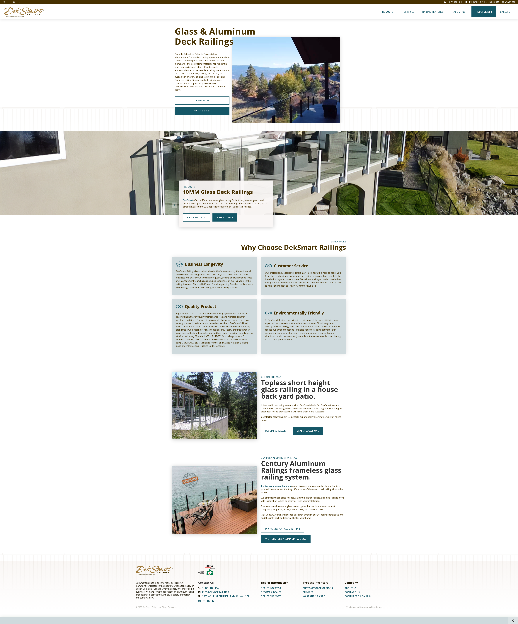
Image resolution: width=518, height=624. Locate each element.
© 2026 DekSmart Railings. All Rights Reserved (156, 607)
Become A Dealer (275, 430)
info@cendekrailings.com (483, 2)
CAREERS (505, 11)
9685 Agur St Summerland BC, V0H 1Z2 (225, 596)
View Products (196, 217)
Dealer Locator (271, 588)
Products (387, 11)
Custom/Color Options (318, 588)
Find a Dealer (484, 11)
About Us (459, 11)
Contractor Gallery (358, 596)
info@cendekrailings (215, 592)
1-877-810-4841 (455, 2)
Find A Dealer (202, 110)
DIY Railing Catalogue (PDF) (282, 528)
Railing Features (433, 11)
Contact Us (508, 2)
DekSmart (188, 200)
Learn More (202, 100)
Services (409, 11)
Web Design (351, 607)
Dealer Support (271, 596)
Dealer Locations (308, 430)
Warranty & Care (314, 596)
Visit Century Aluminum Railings (285, 538)
